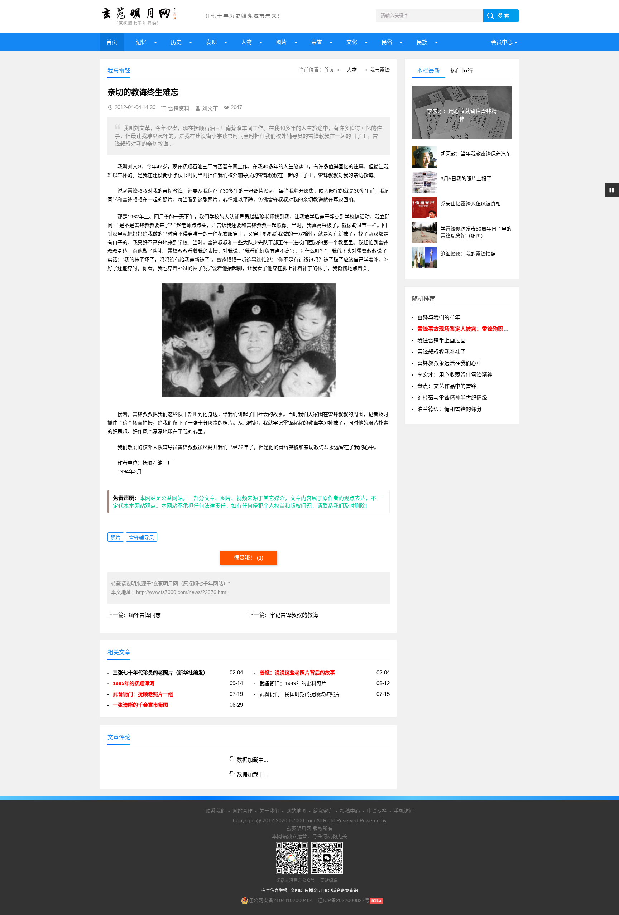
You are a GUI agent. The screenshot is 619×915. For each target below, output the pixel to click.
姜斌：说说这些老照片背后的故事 (297, 673)
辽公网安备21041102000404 (280, 900)
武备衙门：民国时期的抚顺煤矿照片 (300, 694)
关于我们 (269, 811)
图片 (281, 42)
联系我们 (216, 811)
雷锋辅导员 (141, 537)
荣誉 (317, 42)
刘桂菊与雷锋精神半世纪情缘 (452, 397)
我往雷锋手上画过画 (441, 340)
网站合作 (242, 811)
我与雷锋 (380, 70)
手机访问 (404, 811)
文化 (352, 42)
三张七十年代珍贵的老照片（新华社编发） (160, 673)
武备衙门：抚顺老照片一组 (143, 694)
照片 (116, 537)
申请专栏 (377, 811)
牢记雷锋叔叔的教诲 (294, 615)
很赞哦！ (245, 558)
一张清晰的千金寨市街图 (140, 705)
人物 (246, 42)
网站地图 (296, 811)
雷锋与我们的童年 (438, 317)
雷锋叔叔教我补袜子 (441, 352)
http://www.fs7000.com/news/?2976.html (181, 592)
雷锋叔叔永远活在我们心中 (449, 363)
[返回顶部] (604, 815)
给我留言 (323, 811)
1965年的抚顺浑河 (135, 683)
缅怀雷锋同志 (145, 615)
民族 (422, 42)
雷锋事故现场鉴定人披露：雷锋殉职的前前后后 (473, 329)
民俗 (387, 42)
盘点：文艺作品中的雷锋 (446, 386)
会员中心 (502, 42)
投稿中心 (350, 811)
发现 (211, 42)
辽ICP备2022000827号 (344, 900)
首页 (111, 42)
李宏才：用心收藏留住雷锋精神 (455, 375)
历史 (176, 42)
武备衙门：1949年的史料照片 (293, 683)
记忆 (141, 42)
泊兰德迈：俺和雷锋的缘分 (449, 409)
